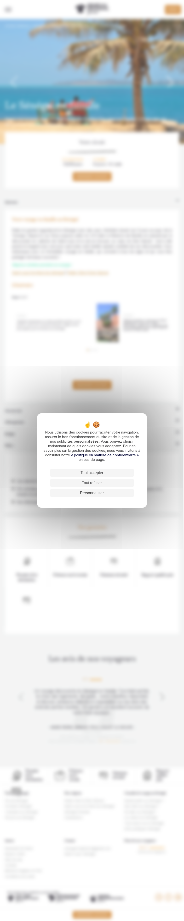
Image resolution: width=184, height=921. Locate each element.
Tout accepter (91, 473)
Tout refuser (92, 483)
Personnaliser (92, 493)
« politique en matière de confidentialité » (105, 455)
